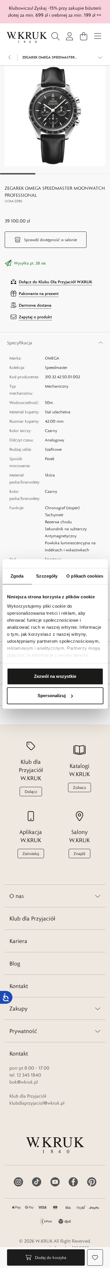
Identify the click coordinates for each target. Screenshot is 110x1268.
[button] (55, 116)
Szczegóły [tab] (46, 575)
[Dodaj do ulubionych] (95, 1257)
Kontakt (18, 985)
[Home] (26, 37)
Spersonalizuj (52, 695)
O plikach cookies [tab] (84, 575)
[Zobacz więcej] (100, 57)
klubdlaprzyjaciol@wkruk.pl (37, 1103)
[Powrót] (10, 57)
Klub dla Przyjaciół (32, 918)
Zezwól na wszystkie (55, 676)
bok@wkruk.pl (23, 1082)
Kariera (18, 940)
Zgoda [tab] (17, 575)
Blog (14, 963)
